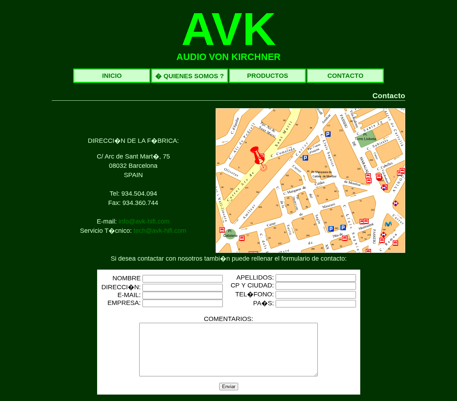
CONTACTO (345, 75)
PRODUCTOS (267, 75)
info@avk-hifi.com (144, 221)
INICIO (112, 75)
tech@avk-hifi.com (160, 230)
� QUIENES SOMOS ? (189, 76)
